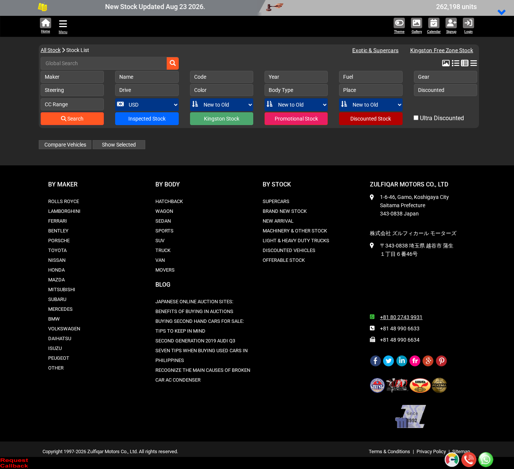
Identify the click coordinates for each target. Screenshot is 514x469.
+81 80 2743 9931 (401, 317)
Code (200, 77)
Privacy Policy (431, 451)
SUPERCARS (276, 201)
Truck (162, 250)
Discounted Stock (370, 119)
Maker (52, 77)
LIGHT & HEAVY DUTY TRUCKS (296, 240)
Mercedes (60, 309)
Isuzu (55, 348)
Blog (162, 284)
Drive (125, 90)
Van (160, 260)
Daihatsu (59, 338)
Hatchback (169, 201)
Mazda (56, 280)
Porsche (59, 240)
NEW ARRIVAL (278, 221)
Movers (165, 270)
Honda (56, 270)
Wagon (164, 211)
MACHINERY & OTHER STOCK (295, 231)
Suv (159, 240)
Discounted (431, 90)
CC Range (56, 104)
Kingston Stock (221, 119)
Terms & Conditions (389, 451)
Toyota (57, 250)
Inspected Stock (147, 119)
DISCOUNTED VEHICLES (289, 250)
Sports (164, 231)
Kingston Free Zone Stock (439, 50)
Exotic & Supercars (375, 50)
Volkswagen (64, 329)
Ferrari (57, 221)
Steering (54, 90)
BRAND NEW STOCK (285, 211)
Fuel (348, 77)
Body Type (281, 90)
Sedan (163, 221)
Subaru (57, 299)
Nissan (56, 260)
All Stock (51, 50)
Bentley (58, 231)
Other (56, 368)
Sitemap (461, 451)
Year (274, 77)
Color (200, 90)
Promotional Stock (296, 119)
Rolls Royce (63, 201)
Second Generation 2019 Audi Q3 (195, 341)
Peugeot (58, 358)
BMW (54, 319)
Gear (423, 77)
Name (126, 77)
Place (349, 90)
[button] (502, 13)
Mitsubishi (61, 289)
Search (75, 119)
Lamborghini (64, 211)
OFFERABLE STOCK (284, 260)
